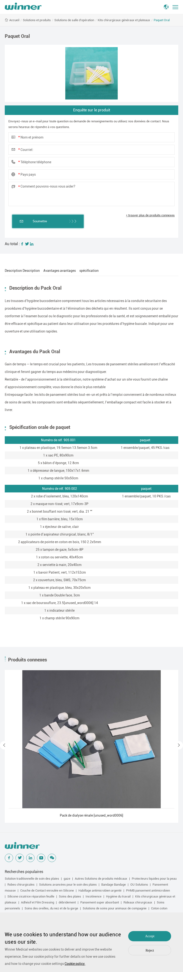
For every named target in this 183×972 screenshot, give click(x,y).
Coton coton (159, 908)
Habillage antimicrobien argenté (100, 890)
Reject (150, 950)
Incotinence (94, 896)
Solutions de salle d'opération (74, 20)
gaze (67, 878)
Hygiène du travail (118, 896)
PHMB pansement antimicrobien (148, 890)
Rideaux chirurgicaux (137, 902)
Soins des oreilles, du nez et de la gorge (51, 908)
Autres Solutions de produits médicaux (101, 878)
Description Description (22, 271)
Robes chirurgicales (21, 884)
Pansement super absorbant (99, 902)
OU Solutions (139, 884)
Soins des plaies (70, 896)
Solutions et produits (37, 20)
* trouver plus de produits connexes (150, 215)
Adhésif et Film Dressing (37, 902)
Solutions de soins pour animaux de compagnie (115, 908)
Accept (149, 936)
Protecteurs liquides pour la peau (154, 878)
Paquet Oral (162, 20)
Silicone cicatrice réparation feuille (30, 896)
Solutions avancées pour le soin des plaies (68, 884)
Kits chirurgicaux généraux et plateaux (124, 20)
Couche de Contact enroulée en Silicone (47, 890)
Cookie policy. (75, 964)
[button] (4, 745)
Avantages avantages (59, 271)
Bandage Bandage (113, 884)
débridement (67, 902)
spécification (89, 271)
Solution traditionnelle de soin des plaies (32, 878)
